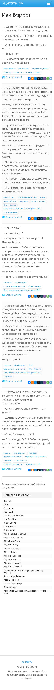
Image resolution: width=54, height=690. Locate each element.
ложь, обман (10, 201)
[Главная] (12, 3)
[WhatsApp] (47, 78)
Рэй (31, 365)
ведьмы (7, 453)
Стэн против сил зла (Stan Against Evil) (22, 72)
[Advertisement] (27, 622)
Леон (42, 197)
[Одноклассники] (32, 78)
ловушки (33, 453)
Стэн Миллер (10, 205)
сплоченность (38, 201)
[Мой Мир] (35, 78)
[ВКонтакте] (29, 78)
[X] (38, 78)
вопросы (8, 283)
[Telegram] (50, 78)
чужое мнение (10, 212)
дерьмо (7, 365)
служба (7, 460)
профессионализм (12, 457)
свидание (23, 201)
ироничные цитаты (27, 197)
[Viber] (44, 78)
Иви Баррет (9, 69)
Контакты (27, 662)
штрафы (8, 376)
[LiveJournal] (41, 78)
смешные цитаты (40, 69)
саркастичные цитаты (14, 286)
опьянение (23, 69)
